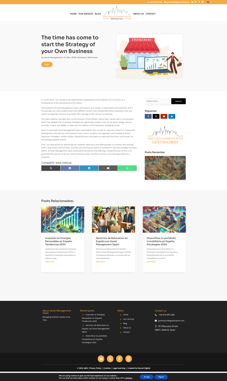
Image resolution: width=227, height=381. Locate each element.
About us (138, 14)
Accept (146, 377)
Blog (98, 14)
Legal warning (119, 368)
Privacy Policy (95, 368)
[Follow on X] (156, 116)
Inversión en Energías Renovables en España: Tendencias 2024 (58, 241)
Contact (151, 14)
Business (82, 57)
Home (73, 14)
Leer (47, 64)
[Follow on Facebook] (148, 116)
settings (128, 378)
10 (175, 174)
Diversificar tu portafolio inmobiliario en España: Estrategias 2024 (165, 167)
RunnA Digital (144, 368)
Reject (161, 377)
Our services (85, 14)
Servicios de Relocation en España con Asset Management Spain (112, 241)
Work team (92, 57)
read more (49, 261)
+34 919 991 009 (155, 2)
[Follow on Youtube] (164, 116)
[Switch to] (209, 2)
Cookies (107, 368)
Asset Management (53, 57)
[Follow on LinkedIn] (171, 116)
